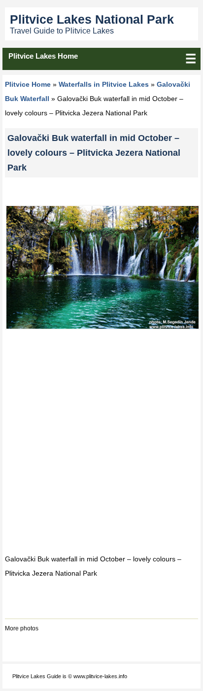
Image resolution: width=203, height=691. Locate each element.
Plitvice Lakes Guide (36, 676)
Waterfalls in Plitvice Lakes (104, 84)
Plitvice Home (28, 84)
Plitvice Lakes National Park (92, 19)
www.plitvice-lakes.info (100, 676)
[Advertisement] (101, 441)
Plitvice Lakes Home (43, 56)
